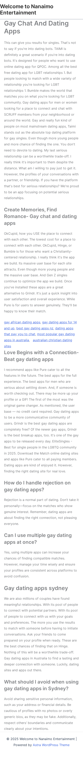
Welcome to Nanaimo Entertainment (26, 9)
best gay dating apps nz (34, 328)
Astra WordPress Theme (51, 745)
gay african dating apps (22, 322)
